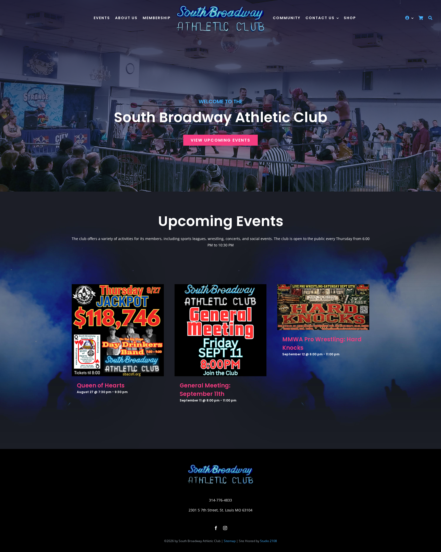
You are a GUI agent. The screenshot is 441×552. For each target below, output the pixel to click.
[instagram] (225, 528)
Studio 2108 (268, 541)
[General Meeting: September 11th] (221, 287)
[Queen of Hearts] (118, 287)
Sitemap (230, 541)
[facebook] (216, 528)
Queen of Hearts (101, 386)
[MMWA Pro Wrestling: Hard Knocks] (323, 287)
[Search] (430, 18)
